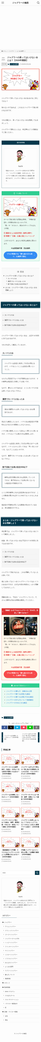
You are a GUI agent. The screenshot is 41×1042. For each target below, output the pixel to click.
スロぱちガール (10, 995)
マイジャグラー (10, 950)
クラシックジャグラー (12, 930)
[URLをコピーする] (36, 727)
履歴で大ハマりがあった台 (17, 281)
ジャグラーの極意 (20, 3)
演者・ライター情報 (11, 1012)
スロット (7, 983)
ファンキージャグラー (12, 946)
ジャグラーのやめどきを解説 (16, 703)
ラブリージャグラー (11, 970)
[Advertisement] (20, 27)
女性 (6, 1016)
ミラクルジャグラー (11, 958)
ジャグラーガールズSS (12, 938)
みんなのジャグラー (11, 962)
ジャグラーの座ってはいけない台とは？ (19, 276)
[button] (5, 727)
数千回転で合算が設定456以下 (18, 284)
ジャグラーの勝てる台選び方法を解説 (19, 697)
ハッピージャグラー (11, 942)
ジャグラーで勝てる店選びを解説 (18, 694)
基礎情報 (7, 978)
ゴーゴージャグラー (11, 934)
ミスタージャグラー (11, 954)
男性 (6, 1020)
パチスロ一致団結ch (11, 1003)
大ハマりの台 (12, 278)
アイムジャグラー (10, 926)
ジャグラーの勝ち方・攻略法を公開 (19, 691)
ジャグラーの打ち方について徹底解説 (19, 700)
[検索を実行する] (37, 873)
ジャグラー (8, 922)
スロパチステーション (12, 999)
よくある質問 (14, 64)
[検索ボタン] (38, 3)
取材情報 (7, 987)
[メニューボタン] (2, 3)
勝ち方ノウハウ (10, 974)
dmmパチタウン (10, 991)
